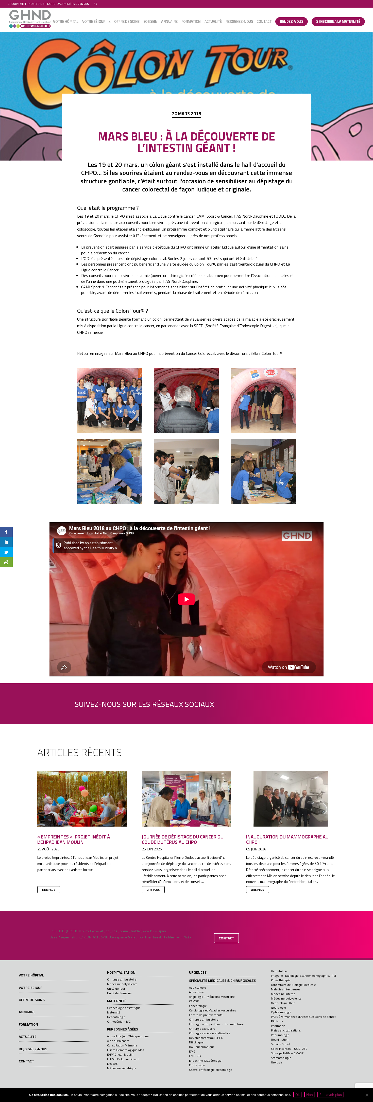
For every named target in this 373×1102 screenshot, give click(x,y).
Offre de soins (127, 22)
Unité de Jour (116, 988)
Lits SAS (112, 1063)
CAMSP (194, 1001)
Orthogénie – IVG (119, 1021)
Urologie (276, 1062)
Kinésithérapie (281, 980)
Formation (191, 22)
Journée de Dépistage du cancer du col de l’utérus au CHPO (183, 839)
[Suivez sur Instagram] (274, 703)
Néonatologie (116, 1017)
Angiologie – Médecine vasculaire (212, 996)
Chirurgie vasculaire (202, 1028)
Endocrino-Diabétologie (205, 1060)
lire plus (48, 889)
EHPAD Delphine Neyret (123, 1059)
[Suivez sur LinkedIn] (245, 703)
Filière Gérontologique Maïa (126, 1050)
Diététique (196, 1042)
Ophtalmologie (281, 1012)
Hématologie (280, 971)
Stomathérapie (281, 1057)
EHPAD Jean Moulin (120, 1054)
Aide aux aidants (118, 1040)
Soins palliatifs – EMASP (287, 1053)
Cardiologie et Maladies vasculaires (212, 1010)
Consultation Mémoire (122, 1045)
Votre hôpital (65, 22)
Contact (264, 22)
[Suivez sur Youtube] (259, 703)
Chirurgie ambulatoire (122, 979)
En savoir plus (330, 1095)
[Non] (366, 1094)
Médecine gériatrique (121, 1068)
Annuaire (169, 22)
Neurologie (278, 1007)
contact (226, 938)
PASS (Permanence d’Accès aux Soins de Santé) (303, 1016)
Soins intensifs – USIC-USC (289, 1048)
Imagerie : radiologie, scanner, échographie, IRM (303, 975)
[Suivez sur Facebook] (230, 703)
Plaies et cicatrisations (286, 1030)
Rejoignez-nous (239, 22)
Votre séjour (94, 22)
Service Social (280, 1044)
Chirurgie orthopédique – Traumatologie (216, 1024)
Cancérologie (198, 1005)
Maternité (116, 1001)
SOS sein (150, 22)
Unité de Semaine (119, 993)
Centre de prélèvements (205, 1015)
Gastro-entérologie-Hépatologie (210, 1069)
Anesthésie (196, 992)
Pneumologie (280, 1035)
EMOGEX (195, 1056)
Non (309, 1095)
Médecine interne (283, 993)
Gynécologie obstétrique (124, 1007)
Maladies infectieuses (285, 989)
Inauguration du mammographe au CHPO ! (287, 839)
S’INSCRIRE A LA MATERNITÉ (338, 21)
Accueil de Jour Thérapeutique (128, 1036)
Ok (297, 1095)
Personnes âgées (122, 1029)
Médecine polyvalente (122, 984)
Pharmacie (278, 1025)
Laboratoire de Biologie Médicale (293, 984)
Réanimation (280, 1039)
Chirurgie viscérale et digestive (209, 1033)
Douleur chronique (202, 1046)
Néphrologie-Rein (283, 1003)
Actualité (213, 22)
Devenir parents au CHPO (206, 1037)
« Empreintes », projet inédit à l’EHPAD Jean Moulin (73, 839)
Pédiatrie (277, 1021)
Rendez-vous (291, 21)
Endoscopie (197, 1065)
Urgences (198, 972)
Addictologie (197, 987)
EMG (192, 1051)
